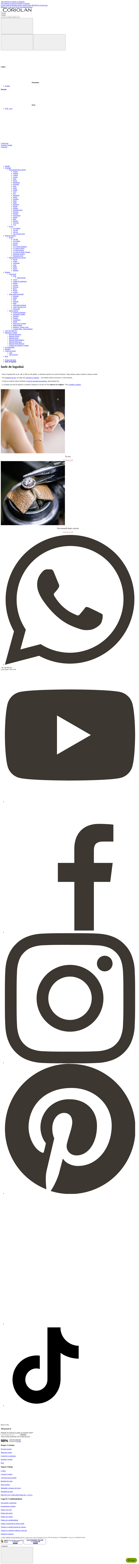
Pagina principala (10, 360)
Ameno (15, 171)
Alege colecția (13, 311)
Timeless (16, 316)
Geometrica (16, 320)
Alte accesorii (13, 354)
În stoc (11, 226)
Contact (3, 1471)
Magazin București (15, 334)
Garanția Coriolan (6, 1474)
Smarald (15, 301)
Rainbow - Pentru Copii (20, 327)
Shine (15, 201)
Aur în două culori (19, 234)
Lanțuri (15, 292)
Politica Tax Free (6, 1510)
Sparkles (16, 199)
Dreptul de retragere (7, 1534)
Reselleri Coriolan (6, 1459)
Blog (6, 356)
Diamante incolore (19, 254)
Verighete (8, 168)
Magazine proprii (6, 1452)
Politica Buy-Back (7, 1513)
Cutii (10, 353)
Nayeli (15, 259)
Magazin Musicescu (15, 342)
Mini (14, 219)
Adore (15, 268)
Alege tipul (12, 274)
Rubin (15, 298)
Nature (15, 217)
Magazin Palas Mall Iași (16, 343)
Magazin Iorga (13, 338)
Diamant (16, 296)
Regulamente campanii (8, 1506)
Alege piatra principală (16, 294)
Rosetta (15, 318)
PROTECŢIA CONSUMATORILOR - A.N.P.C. (17, 1495)
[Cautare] (17, 26)
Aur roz (15, 232)
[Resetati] (17, 42)
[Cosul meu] (16, 162)
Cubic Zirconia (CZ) (19, 307)
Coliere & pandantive (20, 281)
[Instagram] (70, 1063)
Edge (14, 179)
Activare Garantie (6, 145)
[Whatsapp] (70, 664)
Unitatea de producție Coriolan (19, 345)
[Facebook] (70, 932)
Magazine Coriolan (11, 333)
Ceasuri (15, 285)
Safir (14, 300)
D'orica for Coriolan (19, 323)
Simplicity (16, 195)
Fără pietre (16, 309)
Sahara (15, 190)
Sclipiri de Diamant (19, 312)
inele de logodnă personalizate (37, 381)
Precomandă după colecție (17, 170)
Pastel (15, 188)
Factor (15, 181)
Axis (14, 225)
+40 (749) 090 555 (11, 331)
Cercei (15, 279)
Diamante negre (18, 256)
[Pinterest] (70, 1193)
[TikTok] (45, 1406)
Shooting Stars (17, 210)
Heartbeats (16, 182)
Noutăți (7, 166)
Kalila (15, 267)
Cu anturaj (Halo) (18, 248)
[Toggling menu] (1, 11)
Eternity (15, 221)
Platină (15, 245)
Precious (16, 212)
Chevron (16, 223)
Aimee (15, 261)
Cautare (3, 15)
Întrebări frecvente (7, 1481)
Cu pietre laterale (18, 250)
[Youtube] (70, 802)
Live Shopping (9, 347)
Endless (15, 208)
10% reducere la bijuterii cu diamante (13, 2)
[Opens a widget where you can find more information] (131, 1560)
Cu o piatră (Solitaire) (20, 246)
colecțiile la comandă (32, 378)
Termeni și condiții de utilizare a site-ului (14, 1530)
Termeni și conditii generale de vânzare (13, 1527)
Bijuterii (7, 272)
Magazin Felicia (14, 336)
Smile (15, 203)
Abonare (23, 1434)
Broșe (15, 289)
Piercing (15, 287)
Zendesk (18, 1441)
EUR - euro (8, 108)
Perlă (14, 303)
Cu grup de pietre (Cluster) (21, 252)
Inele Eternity (21, 278)
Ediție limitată (17, 325)
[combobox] (10, 17)
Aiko (14, 265)
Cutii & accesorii (10, 351)
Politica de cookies (7, 1517)
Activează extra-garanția (8, 1478)
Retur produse (5, 1485)
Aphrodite (16, 263)
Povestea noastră (6, 1449)
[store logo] (17, 11)
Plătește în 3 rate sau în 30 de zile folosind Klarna (16, 7)
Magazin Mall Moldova (16, 340)
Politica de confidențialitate (9, 1520)
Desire (15, 197)
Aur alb (15, 230)
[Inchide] (49, 42)
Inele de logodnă (10, 236)
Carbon (15, 175)
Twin (14, 192)
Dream (15, 206)
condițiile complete (75, 384)
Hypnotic (16, 184)
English (7, 86)
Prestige (15, 214)
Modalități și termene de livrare (11, 1488)
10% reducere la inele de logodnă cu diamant (15, 3)
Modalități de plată (7, 1491)
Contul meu (4, 143)
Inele (14, 276)
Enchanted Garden (19, 314)
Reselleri (7, 349)
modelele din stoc (10, 378)
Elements (16, 204)
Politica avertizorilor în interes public (12, 1523)
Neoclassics (17, 215)
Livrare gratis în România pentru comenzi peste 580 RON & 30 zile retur (24, 5)
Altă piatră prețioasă (19, 305)
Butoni (15, 290)
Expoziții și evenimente (8, 1456)
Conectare (4, 147)
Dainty (15, 322)
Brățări (15, 283)
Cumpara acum (68, 460)
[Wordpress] (70, 1324)
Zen (14, 193)
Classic (15, 177)
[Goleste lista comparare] (17, 1555)
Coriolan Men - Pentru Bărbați (23, 329)
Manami (15, 270)
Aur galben (16, 228)
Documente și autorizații (8, 1503)
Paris (14, 186)
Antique (15, 173)
